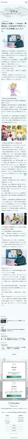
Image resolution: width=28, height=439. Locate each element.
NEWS (14, 425)
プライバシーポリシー (13, 433)
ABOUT (7, 415)
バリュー (7, 419)
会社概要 (7, 422)
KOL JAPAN (20, 419)
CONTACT (14, 430)
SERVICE (21, 415)
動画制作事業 (21, 421)
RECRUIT (14, 428)
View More (14, 376)
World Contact (21, 417)
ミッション (7, 417)
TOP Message (7, 421)
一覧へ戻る (14, 354)
